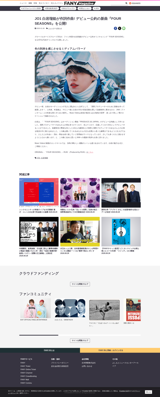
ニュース (23, 3)
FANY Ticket (25, 366)
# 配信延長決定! (51, 8)
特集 (35, 3)
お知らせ (59, 28)
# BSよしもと (84, 8)
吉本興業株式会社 (89, 363)
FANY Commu (26, 383)
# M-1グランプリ (68, 8)
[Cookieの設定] (124, 391)
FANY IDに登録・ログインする (111, 350)
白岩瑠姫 (44, 158)
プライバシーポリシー (60, 363)
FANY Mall (25, 380)
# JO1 (96, 8)
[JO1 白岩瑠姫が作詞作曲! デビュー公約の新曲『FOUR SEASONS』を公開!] (115, 28)
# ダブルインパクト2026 (31, 8)
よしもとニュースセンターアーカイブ (125, 364)
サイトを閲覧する (79, 284)
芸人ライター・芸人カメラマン (51, 3)
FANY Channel (26, 373)
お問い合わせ (87, 366)
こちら (90, 152)
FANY (23, 363)
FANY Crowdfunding (29, 376)
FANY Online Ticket (28, 369)
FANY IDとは (49, 350)
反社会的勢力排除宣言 (60, 366)
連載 (30, 3)
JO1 (38, 158)
